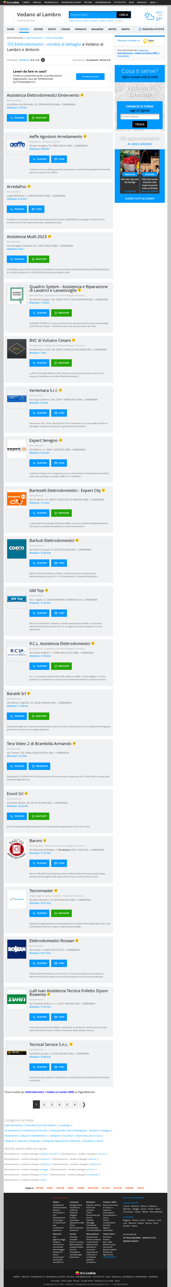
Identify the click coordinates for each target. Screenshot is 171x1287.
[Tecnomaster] (16, 899)
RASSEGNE (149, 174)
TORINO (102, 20)
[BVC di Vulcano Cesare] (16, 348)
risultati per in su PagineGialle (138, 53)
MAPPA (125, 29)
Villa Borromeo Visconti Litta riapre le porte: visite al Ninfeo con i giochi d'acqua (150, 184)
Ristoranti (107, 1237)
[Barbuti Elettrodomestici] (16, 548)
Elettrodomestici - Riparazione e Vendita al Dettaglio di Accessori (57, 295)
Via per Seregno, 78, (40, 145)
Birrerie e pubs (109, 1244)
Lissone (101, 1153)
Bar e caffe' (107, 1242)
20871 (59, 399)
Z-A (37, 59)
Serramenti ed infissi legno (59, 1218)
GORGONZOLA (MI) (43, 752)
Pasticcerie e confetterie (91, 1255)
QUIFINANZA (128, 1277)
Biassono (45, 1159)
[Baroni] (16, 848)
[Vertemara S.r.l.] (16, 398)
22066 (49, 599)
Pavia (155, 1223)
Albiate (145, 1211)
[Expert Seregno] (16, 448)
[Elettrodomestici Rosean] (16, 949)
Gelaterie (90, 1259)
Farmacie (73, 1237)
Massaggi (90, 1222)
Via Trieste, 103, (16, 752)
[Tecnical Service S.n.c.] (16, 1052)
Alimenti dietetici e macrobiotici (93, 1240)
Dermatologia (92, 1227)
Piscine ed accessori (90, 1208)
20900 (41, 104)
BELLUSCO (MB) (70, 652)
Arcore (44, 1174)
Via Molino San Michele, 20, (22, 104)
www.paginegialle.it (151, 41)
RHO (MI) (83, 849)
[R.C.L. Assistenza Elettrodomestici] (16, 651)
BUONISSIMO (141, 1277)
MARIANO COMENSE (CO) (67, 599)
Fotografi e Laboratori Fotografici (23, 1140)
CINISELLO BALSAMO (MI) (77, 349)
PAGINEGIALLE (51, 2)
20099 (59, 299)
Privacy (76, 1281)
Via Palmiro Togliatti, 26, (20, 702)
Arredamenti (58, 1205)
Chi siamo (55, 1281)
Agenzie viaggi (59, 1239)
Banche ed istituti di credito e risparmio (110, 1207)
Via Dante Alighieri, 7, (41, 652)
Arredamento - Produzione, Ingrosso (45, 141)
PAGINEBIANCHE (103, 2)
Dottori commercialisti (109, 1221)
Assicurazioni (108, 1212)
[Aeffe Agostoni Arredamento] (16, 144)
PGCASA (88, 2)
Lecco (158, 1220)
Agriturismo (108, 1254)
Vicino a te (105, 59)
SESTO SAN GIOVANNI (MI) (78, 299)
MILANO (78, 20)
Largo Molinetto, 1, (17, 195)
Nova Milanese (156, 1211)
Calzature (74, 1212)
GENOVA (110, 20)
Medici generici (76, 1244)
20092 (59, 349)
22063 (46, 949)
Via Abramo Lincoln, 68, (42, 349)
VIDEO (70, 1188)
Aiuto (117, 1281)
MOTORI (60, 1188)
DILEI (131, 2)
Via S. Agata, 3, (37, 599)
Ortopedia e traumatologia (76, 1253)
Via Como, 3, (36, 949)
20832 (55, 145)
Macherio (94, 1164)
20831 (49, 449)
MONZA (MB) (52, 104)
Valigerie (73, 1215)
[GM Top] (16, 598)
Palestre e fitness (93, 1205)
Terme (89, 1212)
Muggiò (44, 1169)
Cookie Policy (87, 1281)
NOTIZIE (38, 29)
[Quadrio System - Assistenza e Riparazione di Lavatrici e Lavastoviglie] (16, 294)
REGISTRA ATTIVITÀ (153, 29)
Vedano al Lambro (39, 14)
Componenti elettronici (58, 1228)
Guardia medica (76, 1247)
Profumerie (91, 1225)
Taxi (54, 1237)
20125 (34, 802)
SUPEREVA (153, 1277)
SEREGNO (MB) (62, 449)
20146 (55, 1053)
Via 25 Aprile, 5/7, (39, 499)
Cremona (151, 1220)
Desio (157, 1209)
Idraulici (56, 1210)
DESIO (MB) (66, 145)
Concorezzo (128, 1211)
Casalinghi (64, 1125)
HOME (10, 29)
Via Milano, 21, (37, 449)
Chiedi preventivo (90, 76)
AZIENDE (24, 29)
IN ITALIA (119, 20)
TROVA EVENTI (109, 1257)
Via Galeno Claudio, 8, (41, 549)
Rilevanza (24, 59)
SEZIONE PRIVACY (131, 1241)
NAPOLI (86, 20)
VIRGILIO (37, 2)
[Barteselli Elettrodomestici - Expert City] (16, 498)
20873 (52, 499)
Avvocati (106, 1225)
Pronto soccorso (77, 1242)
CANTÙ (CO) (58, 949)
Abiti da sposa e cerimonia (76, 1228)
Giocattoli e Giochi (93, 1140)
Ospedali (73, 1239)
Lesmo (137, 1211)
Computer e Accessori (61, 1135)
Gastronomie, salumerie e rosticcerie (92, 1247)
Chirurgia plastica (93, 1230)
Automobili (58, 1259)
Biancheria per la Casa (88, 1135)
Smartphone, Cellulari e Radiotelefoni (25, 1135)
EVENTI (52, 29)
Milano (141, 1223)
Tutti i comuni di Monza (133, 1197)
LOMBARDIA (68, 104)
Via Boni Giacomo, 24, (41, 899)
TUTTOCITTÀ (120, 2)
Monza (93, 1159)
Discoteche (107, 1247)
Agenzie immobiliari (108, 1228)
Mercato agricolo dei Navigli (130, 181)
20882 (57, 652)
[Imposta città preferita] (9, 14)
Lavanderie (74, 1220)
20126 (57, 549)
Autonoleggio (59, 1249)
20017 (74, 849)
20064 (28, 752)
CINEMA (65, 29)
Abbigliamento (76, 1205)
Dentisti (73, 1249)
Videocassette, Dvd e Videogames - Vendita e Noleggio (80, 1130)
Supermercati (92, 1237)
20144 (57, 899)
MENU (152, 3)
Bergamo (127, 1220)
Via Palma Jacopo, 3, (40, 1053)
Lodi (125, 1223)
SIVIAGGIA (142, 2)
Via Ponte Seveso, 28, (19, 802)
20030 (37, 702)
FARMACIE (80, 29)
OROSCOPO (93, 1188)
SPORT (50, 1188)
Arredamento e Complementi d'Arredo (26, 1130)
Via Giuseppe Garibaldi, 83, (22, 245)
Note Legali (67, 1281)
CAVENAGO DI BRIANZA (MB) (73, 499)
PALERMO (94, 20)
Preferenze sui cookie (104, 1281)
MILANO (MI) (68, 549)
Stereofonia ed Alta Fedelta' (40, 1125)
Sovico (91, 1169)
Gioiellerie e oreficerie (75, 1208)
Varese (134, 1226)
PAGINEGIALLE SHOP (71, 2)
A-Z (32, 59)
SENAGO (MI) (48, 702)
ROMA (71, 20)
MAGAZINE (97, 29)
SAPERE (80, 1188)
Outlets (73, 1217)
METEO (112, 29)
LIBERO (26, 2)
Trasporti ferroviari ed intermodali (58, 1244)
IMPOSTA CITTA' (149, 1237)
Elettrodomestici (15, 37)
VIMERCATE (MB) (73, 399)
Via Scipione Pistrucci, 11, (43, 1003)
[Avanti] (82, 1104)
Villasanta (45, 1164)
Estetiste (90, 1220)
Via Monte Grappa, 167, (42, 299)
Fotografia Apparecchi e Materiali (61, 1140)
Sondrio (126, 1226)
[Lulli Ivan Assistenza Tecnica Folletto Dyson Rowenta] (16, 999)
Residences (108, 1252)
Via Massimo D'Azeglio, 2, (43, 849)
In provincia (92, 59)
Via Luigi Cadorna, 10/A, (42, 399)
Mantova (132, 1223)
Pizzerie (106, 1239)
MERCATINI (130, 174)
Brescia (135, 1220)
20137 (61, 1003)
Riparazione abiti (77, 1222)
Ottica (72, 1225)
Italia (44, 1179)
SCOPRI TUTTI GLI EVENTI (139, 198)
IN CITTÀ (106, 1188)
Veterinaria (74, 1257)
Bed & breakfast (110, 1249)
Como (142, 1220)
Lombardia (93, 1174)
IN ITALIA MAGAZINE (132, 1237)
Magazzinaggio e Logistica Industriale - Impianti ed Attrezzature (56, 895)
